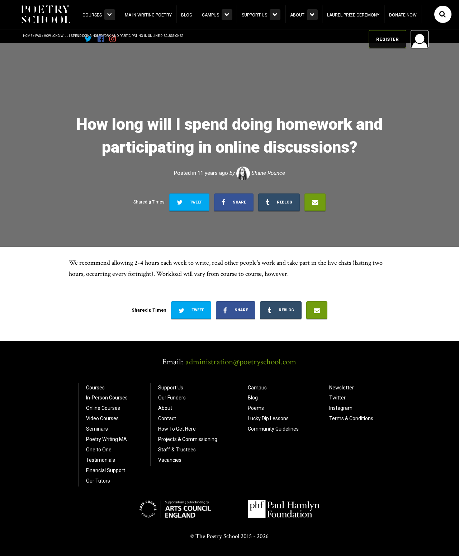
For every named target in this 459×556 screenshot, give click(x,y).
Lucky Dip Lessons (268, 418)
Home (27, 36)
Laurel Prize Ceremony (353, 15)
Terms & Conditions (351, 418)
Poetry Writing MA (106, 439)
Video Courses (102, 418)
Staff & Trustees (177, 449)
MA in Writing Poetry (148, 15)
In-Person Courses (107, 398)
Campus (210, 15)
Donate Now (403, 15)
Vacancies (169, 460)
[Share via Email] (315, 202)
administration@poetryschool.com (240, 361)
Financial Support (105, 470)
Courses (92, 15)
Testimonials (100, 460)
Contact (167, 418)
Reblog (284, 202)
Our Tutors (98, 481)
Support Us (254, 15)
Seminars (97, 429)
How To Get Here (177, 429)
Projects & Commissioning (187, 439)
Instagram (340, 408)
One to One (99, 449)
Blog (186, 15)
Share (239, 202)
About (297, 15)
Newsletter (341, 387)
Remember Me (361, 131)
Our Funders (172, 398)
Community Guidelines (273, 429)
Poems (256, 408)
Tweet (195, 202)
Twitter (337, 398)
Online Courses (103, 408)
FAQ (38, 36)
